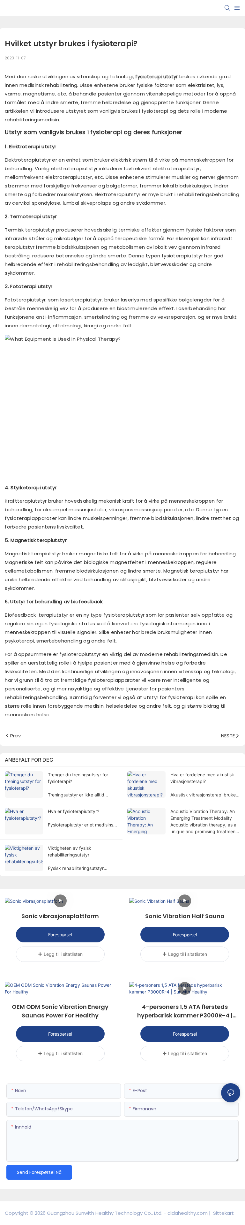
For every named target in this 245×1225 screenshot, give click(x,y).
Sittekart (223, 1213)
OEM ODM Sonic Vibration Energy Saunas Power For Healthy (60, 1011)
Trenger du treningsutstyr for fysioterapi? (78, 778)
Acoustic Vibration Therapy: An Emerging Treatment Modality (202, 815)
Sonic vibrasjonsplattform (60, 916)
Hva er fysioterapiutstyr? (73, 811)
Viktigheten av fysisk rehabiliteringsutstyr (69, 851)
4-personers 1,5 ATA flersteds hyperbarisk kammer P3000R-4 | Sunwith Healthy (185, 1011)
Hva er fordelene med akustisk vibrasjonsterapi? (202, 778)
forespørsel (60, 934)
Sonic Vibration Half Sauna (185, 916)
